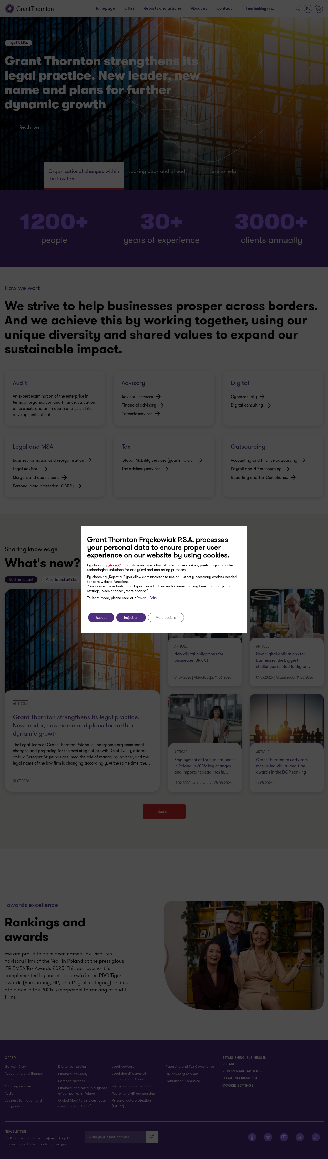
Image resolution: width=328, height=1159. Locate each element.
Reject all (131, 617)
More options (166, 617)
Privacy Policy (148, 598)
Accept (101, 617)
